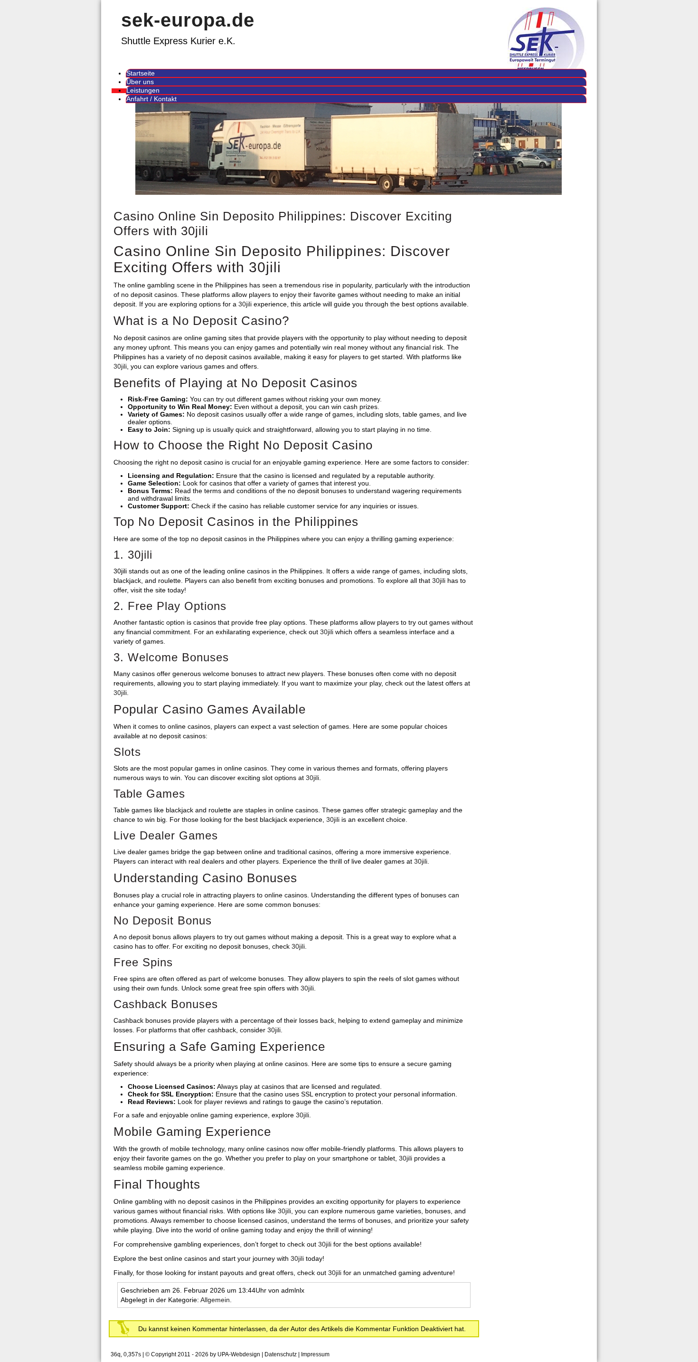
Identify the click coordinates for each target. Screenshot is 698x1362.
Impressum (315, 1354)
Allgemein (215, 1300)
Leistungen (143, 90)
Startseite (140, 73)
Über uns (140, 82)
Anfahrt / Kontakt (151, 99)
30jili (245, 304)
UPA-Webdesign (238, 1354)
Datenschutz (280, 1354)
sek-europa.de (188, 20)
